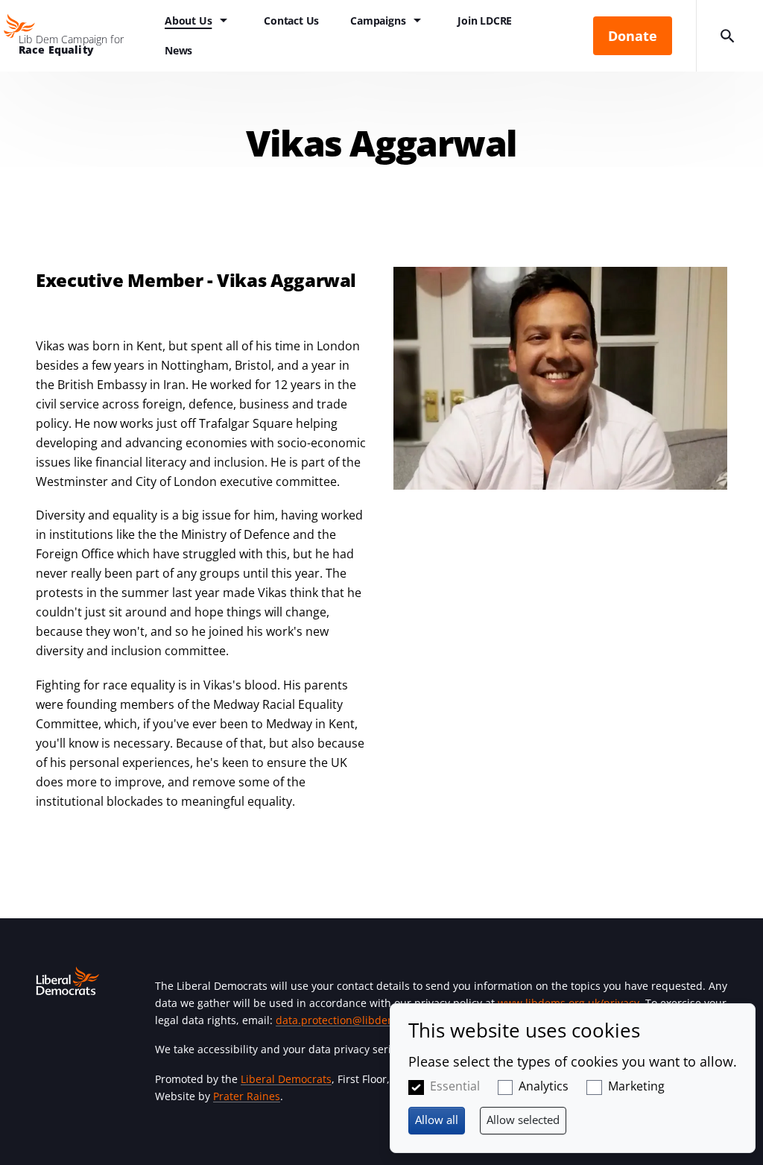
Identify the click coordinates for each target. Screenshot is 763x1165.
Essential (455, 1086)
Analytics (544, 1086)
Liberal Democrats (286, 1079)
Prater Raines (246, 1096)
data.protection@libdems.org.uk (356, 1020)
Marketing (636, 1086)
